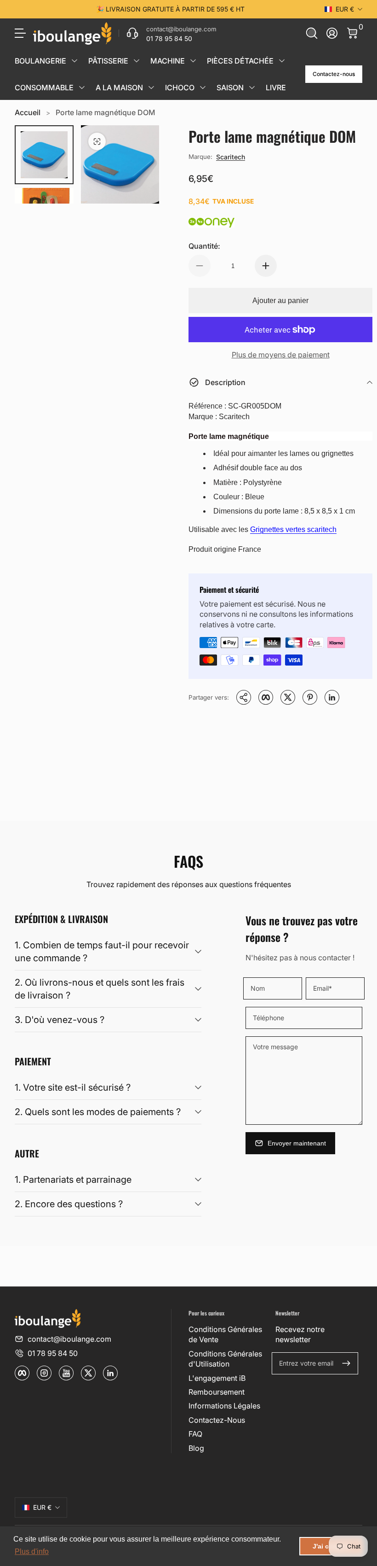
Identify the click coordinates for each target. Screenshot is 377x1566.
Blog (196, 1448)
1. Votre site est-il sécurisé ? (73, 1087)
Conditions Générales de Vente (225, 1334)
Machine (167, 60)
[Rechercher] (312, 33)
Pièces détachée (240, 60)
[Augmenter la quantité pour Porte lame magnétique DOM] (266, 266)
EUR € (345, 9)
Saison (230, 87)
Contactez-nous (334, 73)
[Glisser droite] (310, 9)
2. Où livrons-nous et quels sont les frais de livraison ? (99, 989)
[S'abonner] (346, 1363)
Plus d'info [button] (32, 1551)
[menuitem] (228, 1334)
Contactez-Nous (216, 1420)
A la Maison (119, 87)
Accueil (27, 112)
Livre (276, 87)
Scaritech (230, 157)
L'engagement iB (217, 1378)
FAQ (195, 1433)
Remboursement (216, 1392)
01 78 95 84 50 (53, 1353)
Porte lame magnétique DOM (105, 112)
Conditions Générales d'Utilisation (225, 1358)
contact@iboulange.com (69, 1339)
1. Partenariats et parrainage (73, 1179)
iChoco (179, 87)
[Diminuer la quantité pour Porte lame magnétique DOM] (199, 266)
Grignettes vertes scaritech (293, 529)
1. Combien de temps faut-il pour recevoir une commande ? (102, 952)
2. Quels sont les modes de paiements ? (98, 1111)
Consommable (44, 87)
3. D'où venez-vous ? (59, 1019)
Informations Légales (224, 1405)
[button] (312, 33)
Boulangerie (40, 60)
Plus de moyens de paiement (281, 354)
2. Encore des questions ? (69, 1204)
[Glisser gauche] (30, 9)
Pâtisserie (108, 60)
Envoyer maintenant (297, 1143)
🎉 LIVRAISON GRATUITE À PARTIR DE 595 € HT (170, 9)
